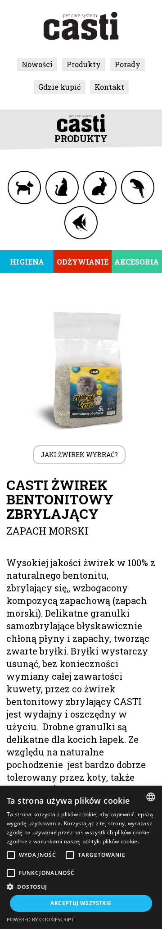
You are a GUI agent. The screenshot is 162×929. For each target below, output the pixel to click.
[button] (81, 886)
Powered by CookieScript (40, 919)
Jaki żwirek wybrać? (79, 454)
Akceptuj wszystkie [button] (80, 903)
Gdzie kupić (59, 87)
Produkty (84, 64)
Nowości (37, 64)
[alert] (81, 857)
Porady (127, 64)
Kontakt (109, 87)
